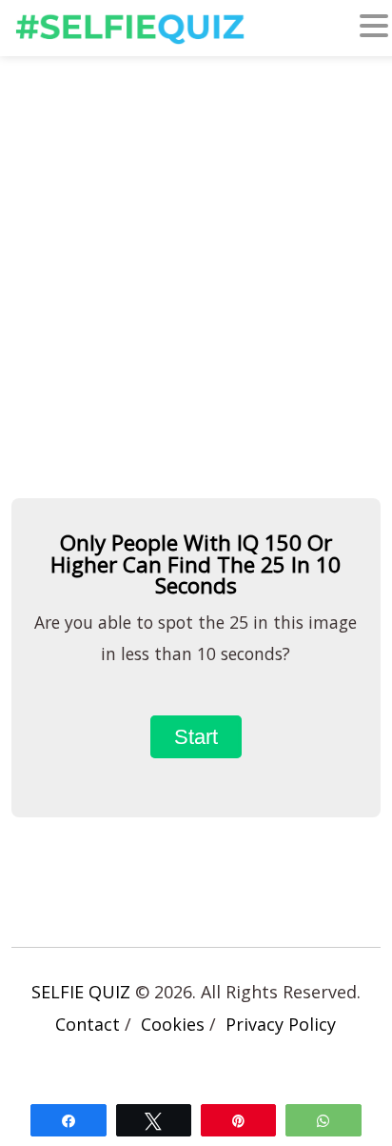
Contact (87, 1024)
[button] (374, 29)
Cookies (173, 1024)
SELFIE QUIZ (80, 991)
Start (196, 737)
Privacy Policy (280, 1024)
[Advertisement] (196, 276)
